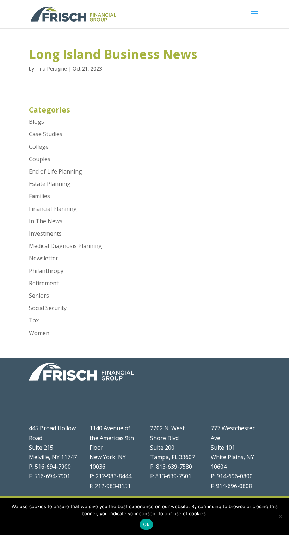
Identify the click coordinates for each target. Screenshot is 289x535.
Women (39, 333)
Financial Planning (53, 209)
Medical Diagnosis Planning (65, 246)
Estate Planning (49, 184)
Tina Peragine (51, 68)
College (39, 147)
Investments (45, 233)
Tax (34, 320)
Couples (39, 159)
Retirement (44, 283)
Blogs (36, 122)
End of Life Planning (55, 171)
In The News (45, 221)
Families (39, 196)
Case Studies (45, 134)
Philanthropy (46, 271)
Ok (146, 524)
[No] (280, 516)
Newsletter (43, 258)
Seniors (39, 295)
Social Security (48, 308)
